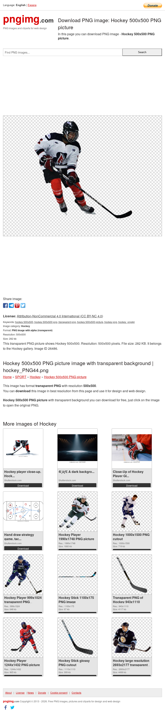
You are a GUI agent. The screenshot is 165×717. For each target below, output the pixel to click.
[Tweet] (23, 305)
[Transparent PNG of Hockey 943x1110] (132, 574)
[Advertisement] (82, 87)
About (8, 692)
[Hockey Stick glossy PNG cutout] (77, 637)
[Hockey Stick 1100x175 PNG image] (77, 575)
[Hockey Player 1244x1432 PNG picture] (23, 637)
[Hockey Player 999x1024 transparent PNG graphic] (23, 574)
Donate (42, 692)
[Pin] (17, 305)
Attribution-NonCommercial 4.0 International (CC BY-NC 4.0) (60, 316)
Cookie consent (58, 692)
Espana (32, 5)
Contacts (76, 692)
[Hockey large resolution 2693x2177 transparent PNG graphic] (132, 637)
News (31, 692)
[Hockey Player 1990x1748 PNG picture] (77, 511)
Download (23, 485)
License (20, 692)
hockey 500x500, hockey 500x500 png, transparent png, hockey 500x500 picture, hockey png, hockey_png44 (75, 322)
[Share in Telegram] (11, 305)
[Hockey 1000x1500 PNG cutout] (131, 511)
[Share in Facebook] (5, 305)
